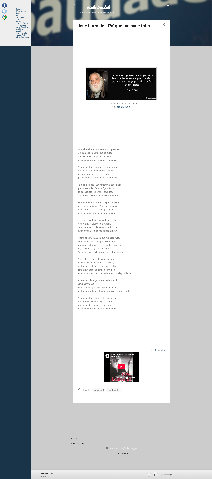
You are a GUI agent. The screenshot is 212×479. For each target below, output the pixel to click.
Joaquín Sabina (22, 23)
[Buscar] (168, 6)
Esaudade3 (98, 390)
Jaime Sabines (21, 17)
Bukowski (19, 9)
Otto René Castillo (20, 30)
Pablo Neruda (21, 33)
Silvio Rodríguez (22, 37)
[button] (164, 24)
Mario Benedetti (22, 27)
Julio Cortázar (21, 25)
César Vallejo (21, 11)
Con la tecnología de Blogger (122, 448)
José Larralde (113, 390)
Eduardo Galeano (19, 14)
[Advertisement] (121, 48)
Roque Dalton (21, 35)
